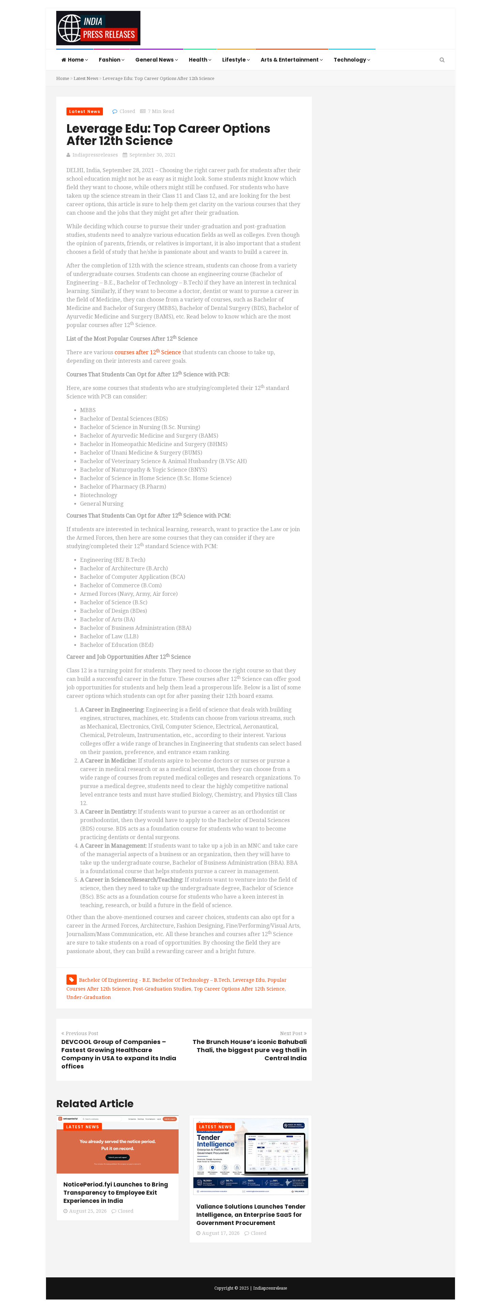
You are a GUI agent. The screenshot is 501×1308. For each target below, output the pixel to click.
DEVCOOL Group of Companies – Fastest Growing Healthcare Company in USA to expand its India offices (118, 1053)
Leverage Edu (249, 980)
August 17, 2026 (221, 1233)
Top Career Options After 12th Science (239, 989)
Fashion (110, 59)
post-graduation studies (162, 989)
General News (155, 59)
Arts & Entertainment (290, 59)
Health (198, 59)
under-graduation (88, 997)
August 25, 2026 (88, 1211)
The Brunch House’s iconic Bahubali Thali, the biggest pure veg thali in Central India (250, 1049)
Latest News (86, 78)
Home (76, 59)
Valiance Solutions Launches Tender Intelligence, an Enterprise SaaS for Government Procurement (251, 1215)
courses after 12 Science (148, 352)
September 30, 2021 (153, 155)
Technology (350, 59)
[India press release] (98, 29)
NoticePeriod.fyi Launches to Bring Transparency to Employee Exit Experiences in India (115, 1192)
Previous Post (82, 1033)
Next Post (291, 1033)
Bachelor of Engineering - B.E (114, 980)
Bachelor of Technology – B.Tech (191, 980)
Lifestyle (234, 59)
